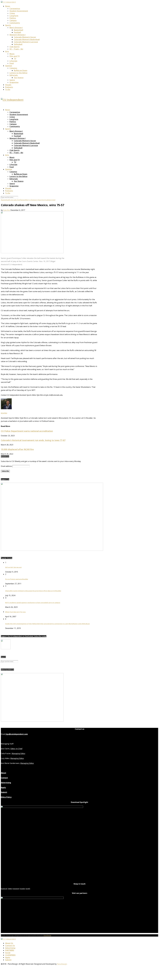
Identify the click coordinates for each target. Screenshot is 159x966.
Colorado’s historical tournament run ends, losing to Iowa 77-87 (33, 440)
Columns (13, 68)
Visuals (8, 85)
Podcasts (9, 87)
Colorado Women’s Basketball (27, 39)
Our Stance (18, 77)
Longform (14, 16)
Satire (12, 80)
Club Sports (14, 46)
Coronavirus (15, 8)
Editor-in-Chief (16, 748)
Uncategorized (49, 200)
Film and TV (15, 56)
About (3, 773)
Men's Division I (31, 200)
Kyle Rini (6, 210)
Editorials (14, 75)
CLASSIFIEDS (10, 955)
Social (7, 952)
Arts (7, 51)
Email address (6, 466)
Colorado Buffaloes (17, 200)
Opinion (8, 66)
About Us (9, 943)
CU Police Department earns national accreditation (27, 431)
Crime (12, 13)
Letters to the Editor (18, 73)
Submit (4, 792)
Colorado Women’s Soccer (25, 37)
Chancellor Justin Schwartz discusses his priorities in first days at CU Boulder (33, 591)
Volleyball (18, 44)
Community (15, 23)
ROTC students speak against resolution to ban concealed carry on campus (32, 603)
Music (12, 54)
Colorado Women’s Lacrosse (26, 42)
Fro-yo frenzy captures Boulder (16, 579)
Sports (8, 25)
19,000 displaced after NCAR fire (17, 449)
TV (15, 58)
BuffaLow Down (20, 70)
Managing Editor (18, 753)
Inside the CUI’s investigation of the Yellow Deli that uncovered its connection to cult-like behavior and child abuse (47, 624)
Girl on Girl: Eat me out (13, 567)
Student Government (19, 11)
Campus (13, 20)
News (7, 6)
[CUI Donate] (52, 550)
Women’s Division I (18, 35)
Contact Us (10, 945)
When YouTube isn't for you (15, 612)
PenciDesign (47, 935)
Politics (13, 18)
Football (17, 32)
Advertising (6, 782)
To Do (7, 89)
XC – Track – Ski (16, 49)
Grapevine (14, 82)
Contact (4, 778)
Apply (3, 787)
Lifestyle (13, 61)
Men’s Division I (16, 27)
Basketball (18, 30)
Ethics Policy (6, 797)
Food (12, 63)
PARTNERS (9, 950)
